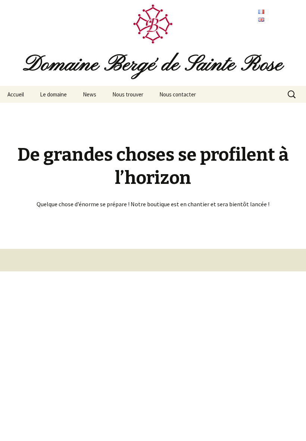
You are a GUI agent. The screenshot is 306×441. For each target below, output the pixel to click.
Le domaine (53, 94)
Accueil (15, 94)
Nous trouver (127, 94)
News (89, 94)
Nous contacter (177, 94)
